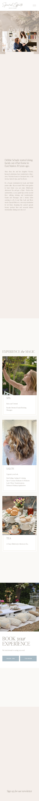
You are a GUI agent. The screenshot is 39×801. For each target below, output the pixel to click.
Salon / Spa (11, 658)
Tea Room (28, 658)
